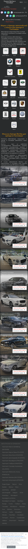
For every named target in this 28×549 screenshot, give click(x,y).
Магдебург (18, 512)
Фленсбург (5, 495)
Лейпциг (4, 512)
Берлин (14, 484)
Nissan (14, 108)
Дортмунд (5, 489)
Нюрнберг (12, 515)
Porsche (22, 108)
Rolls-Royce (6, 118)
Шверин (4, 520)
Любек (11, 512)
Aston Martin (5, 55)
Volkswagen (22, 118)
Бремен (4, 487)
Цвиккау (4, 523)
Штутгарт (12, 520)
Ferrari (20, 76)
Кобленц (9, 509)
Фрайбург (20, 501)
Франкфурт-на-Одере (8, 501)
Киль (3, 509)
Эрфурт (15, 492)
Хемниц (11, 487)
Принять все (11, 547)
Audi (14, 55)
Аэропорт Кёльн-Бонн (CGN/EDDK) (12, 455)
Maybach (4, 97)
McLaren (12, 97)
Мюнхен (4, 515)
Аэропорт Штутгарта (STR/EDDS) (12, 480)
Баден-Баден (6, 484)
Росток (12, 517)
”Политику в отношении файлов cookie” (12, 536)
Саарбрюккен (21, 517)
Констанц (17, 509)
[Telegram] (5, 12)
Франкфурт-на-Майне (8, 498)
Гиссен (11, 503)
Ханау (24, 503)
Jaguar (5, 87)
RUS (21, 2)
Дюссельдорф (6, 492)
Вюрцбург (21, 520)
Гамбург (17, 503)
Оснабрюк (20, 515)
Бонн (20, 484)
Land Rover (23, 87)
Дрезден (13, 489)
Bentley (23, 55)
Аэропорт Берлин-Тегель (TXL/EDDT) (13, 452)
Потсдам (5, 517)
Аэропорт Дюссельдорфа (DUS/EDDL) (13, 458)
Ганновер (5, 506)
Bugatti (18, 66)
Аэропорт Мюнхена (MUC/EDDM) (12, 477)
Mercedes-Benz (22, 97)
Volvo (14, 129)
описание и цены (19, 183)
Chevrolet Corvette (10, 76)
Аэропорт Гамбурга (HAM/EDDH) (12, 463)
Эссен (21, 492)
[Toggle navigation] (24, 8)
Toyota (14, 118)
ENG (25, 2)
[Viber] (1, 12)
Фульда (4, 503)
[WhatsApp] (8, 12)
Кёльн (16, 487)
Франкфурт (14, 495)
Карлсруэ (22, 506)
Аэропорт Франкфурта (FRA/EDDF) (12, 460)
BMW (10, 66)
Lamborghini (14, 87)
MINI (6, 108)
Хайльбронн (13, 506)
